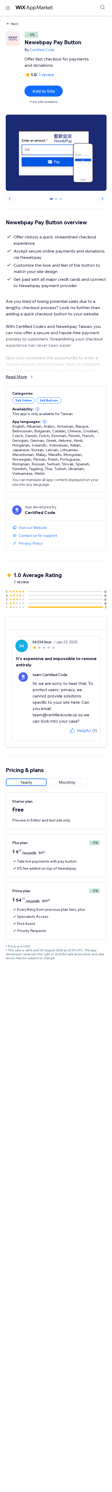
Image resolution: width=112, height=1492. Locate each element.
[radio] (26, 782)
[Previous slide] (10, 198)
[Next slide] (103, 198)
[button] (37, 409)
